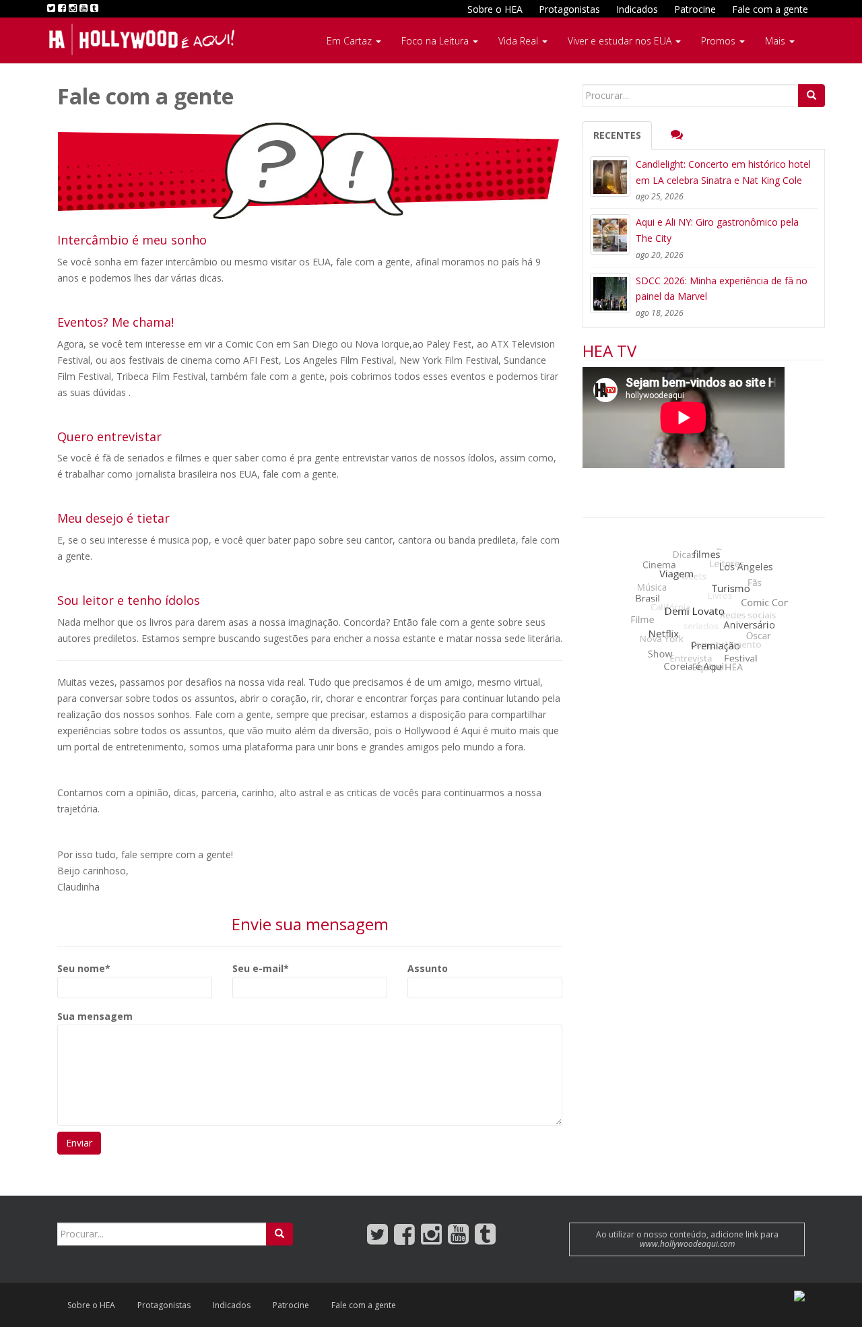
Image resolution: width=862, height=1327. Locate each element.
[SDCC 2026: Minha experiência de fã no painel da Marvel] (610, 293)
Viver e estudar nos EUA (621, 40)
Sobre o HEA (495, 9)
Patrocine (695, 9)
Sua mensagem (95, 1016)
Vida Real (519, 40)
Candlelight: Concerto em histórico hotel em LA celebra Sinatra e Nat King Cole (723, 172)
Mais (776, 40)
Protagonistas (569, 9)
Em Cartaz (350, 40)
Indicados (637, 9)
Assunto (427, 968)
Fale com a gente (770, 9)
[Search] (811, 95)
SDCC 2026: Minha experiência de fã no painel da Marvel (721, 288)
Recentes (617, 135)
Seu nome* (83, 968)
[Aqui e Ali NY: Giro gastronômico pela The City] (610, 234)
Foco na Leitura (436, 40)
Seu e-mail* (260, 968)
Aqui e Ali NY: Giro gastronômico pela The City (717, 230)
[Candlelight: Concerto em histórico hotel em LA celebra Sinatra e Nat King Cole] (610, 176)
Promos (719, 40)
